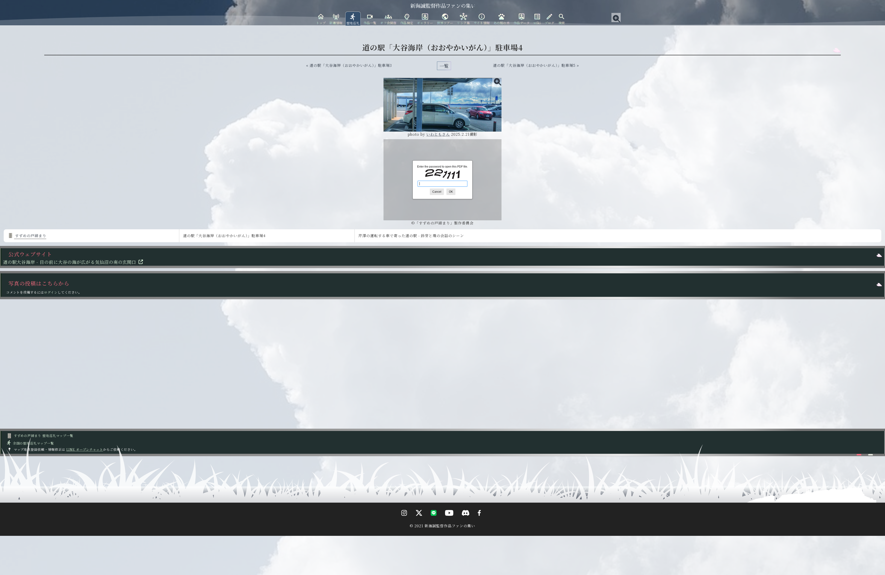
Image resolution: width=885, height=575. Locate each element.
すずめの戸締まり (30, 235)
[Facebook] (475, 521)
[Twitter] (415, 521)
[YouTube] (445, 521)
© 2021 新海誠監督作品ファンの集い (442, 525)
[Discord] (461, 521)
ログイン (51, 292)
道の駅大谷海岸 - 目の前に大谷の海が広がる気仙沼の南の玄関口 (69, 262)
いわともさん (438, 134)
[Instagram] (400, 521)
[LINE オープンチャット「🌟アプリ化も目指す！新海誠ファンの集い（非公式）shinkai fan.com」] (430, 521)
